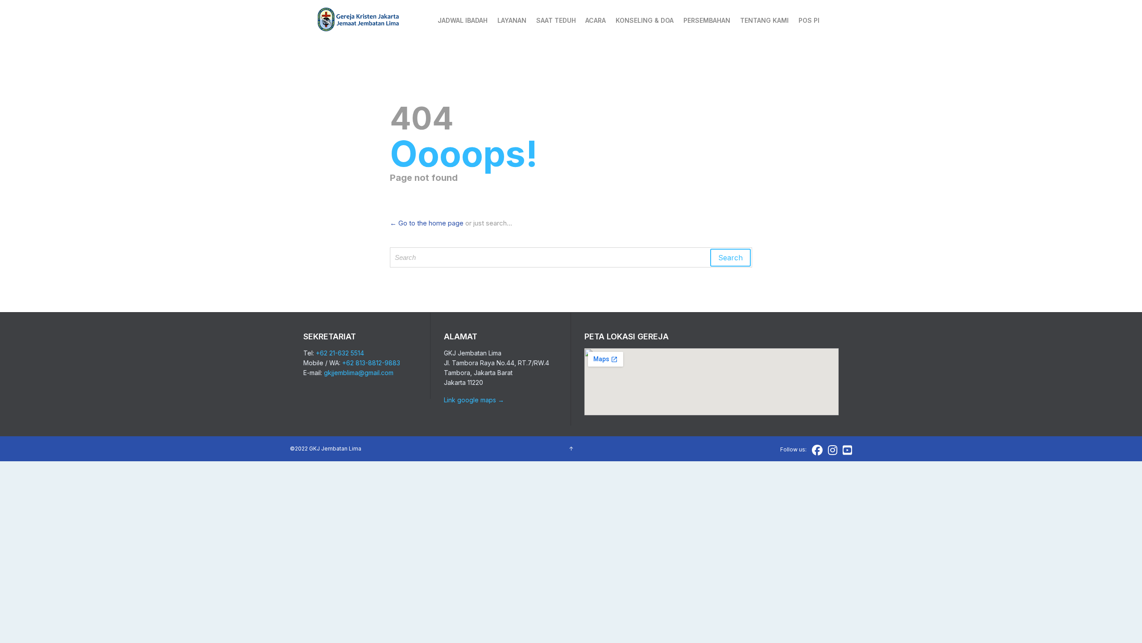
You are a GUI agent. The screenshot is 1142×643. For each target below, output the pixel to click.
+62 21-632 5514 (340, 353)
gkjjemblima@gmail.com (358, 372)
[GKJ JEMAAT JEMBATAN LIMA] (359, 20)
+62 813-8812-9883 (371, 363)
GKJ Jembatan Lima (335, 448)
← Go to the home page (426, 223)
